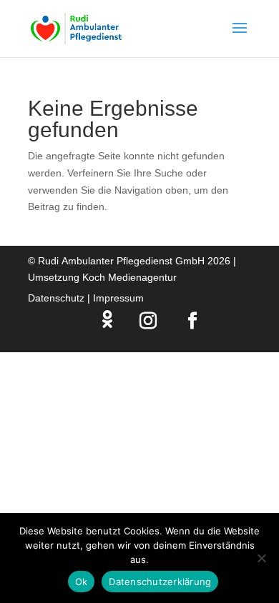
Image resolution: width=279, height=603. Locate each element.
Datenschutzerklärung (160, 581)
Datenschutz (56, 298)
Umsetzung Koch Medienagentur (102, 277)
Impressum (118, 298)
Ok (81, 581)
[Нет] (261, 558)
